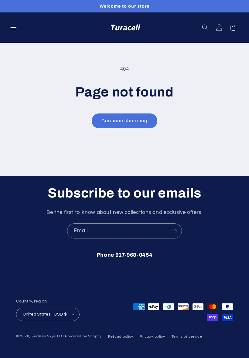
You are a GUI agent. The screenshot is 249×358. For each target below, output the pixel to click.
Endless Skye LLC (48, 336)
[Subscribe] (175, 230)
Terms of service (187, 336)
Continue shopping (124, 120)
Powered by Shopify (83, 336)
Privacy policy (152, 336)
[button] (13, 28)
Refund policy (121, 336)
